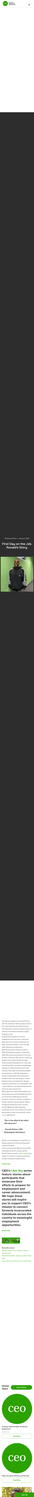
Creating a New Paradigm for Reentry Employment (14, 1428)
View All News (21, 1387)
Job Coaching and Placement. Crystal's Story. (17, 1261)
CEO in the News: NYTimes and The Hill (15, 1476)
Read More (17, 1436)
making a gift (22, 1153)
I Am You (17, 1170)
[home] (8, 4)
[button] (29, 5)
